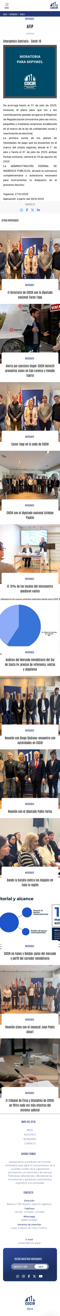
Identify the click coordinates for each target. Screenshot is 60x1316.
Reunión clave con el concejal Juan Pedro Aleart (30, 1029)
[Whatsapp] (18, 1276)
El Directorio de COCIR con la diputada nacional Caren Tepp (30, 294)
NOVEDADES (29, 18)
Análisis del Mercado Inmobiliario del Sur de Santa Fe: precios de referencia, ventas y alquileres (30, 664)
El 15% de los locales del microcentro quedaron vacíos (30, 588)
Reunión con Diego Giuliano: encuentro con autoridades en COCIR (30, 740)
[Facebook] (29, 1276)
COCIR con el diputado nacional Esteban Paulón (30, 515)
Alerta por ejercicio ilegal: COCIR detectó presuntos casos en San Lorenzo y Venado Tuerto (30, 370)
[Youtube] (40, 1276)
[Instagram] (23, 1276)
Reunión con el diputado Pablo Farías (30, 811)
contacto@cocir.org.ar (29, 1242)
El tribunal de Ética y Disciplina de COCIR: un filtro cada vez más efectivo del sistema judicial (30, 1105)
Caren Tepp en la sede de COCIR (30, 444)
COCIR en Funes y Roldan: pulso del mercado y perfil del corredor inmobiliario (30, 955)
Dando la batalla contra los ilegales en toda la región (30, 882)
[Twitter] (34, 1276)
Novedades (29, 284)
